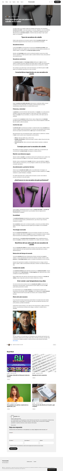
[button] (50, 2)
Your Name (11, 440)
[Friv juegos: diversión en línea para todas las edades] (19, 363)
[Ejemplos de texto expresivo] (44, 363)
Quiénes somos (29, 461)
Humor (54, 344)
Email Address (27, 440)
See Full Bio (15, 340)
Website (41, 440)
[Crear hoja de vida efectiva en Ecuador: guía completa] (44, 393)
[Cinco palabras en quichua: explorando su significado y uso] (19, 393)
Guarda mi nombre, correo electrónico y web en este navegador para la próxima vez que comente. (26, 445)
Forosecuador (31, 1)
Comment (11, 432)
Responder (13, 425)
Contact (35, 461)
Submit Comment (13, 448)
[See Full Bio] (18, 340)
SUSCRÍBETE (57, 1)
